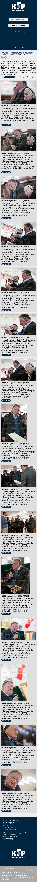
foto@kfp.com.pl (12, 829)
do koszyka (10, 77)
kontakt (22, 47)
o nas (14, 47)
